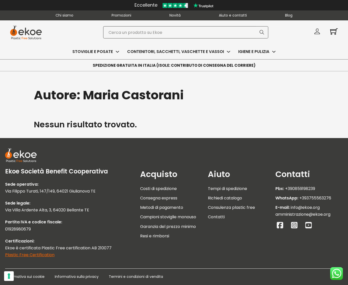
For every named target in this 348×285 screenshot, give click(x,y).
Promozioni (121, 15)
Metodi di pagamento (161, 207)
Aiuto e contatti (233, 15)
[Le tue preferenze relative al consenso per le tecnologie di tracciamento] (9, 276)
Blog (288, 15)
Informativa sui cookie (25, 276)
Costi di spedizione (158, 189)
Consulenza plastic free (231, 207)
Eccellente (146, 5)
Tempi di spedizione (227, 189)
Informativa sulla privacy (77, 276)
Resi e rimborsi (154, 236)
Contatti (216, 217)
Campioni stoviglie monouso (168, 217)
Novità (175, 15)
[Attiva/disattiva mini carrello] (334, 31)
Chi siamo (64, 15)
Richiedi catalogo (225, 198)
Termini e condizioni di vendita (136, 276)
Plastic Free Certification (30, 255)
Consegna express (158, 198)
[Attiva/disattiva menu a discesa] (117, 52)
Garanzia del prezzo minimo (168, 226)
